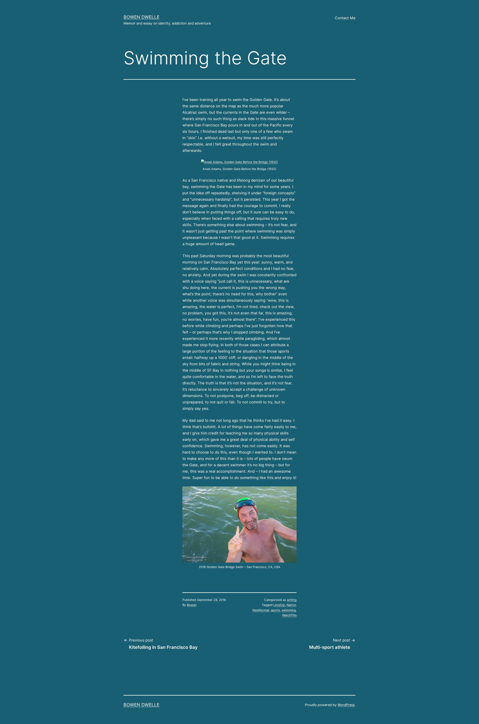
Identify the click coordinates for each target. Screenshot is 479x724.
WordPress (346, 705)
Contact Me (345, 18)
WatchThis (289, 615)
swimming (289, 610)
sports (275, 610)
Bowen (191, 605)
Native (291, 605)
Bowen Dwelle (141, 17)
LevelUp (279, 605)
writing (292, 600)
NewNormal (260, 610)
